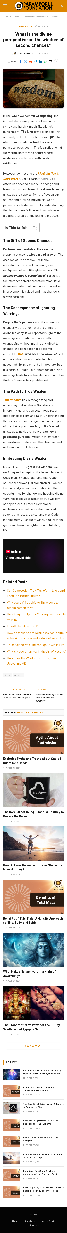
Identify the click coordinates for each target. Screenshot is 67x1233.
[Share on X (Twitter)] (25, 61)
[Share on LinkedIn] (40, 61)
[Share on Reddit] (30, 61)
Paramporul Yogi (27, 53)
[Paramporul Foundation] (33, 6)
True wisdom (12, 400)
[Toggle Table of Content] (32, 227)
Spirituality (25, 26)
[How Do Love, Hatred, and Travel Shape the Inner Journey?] (33, 843)
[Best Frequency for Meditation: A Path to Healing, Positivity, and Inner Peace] (11, 1192)
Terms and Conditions (48, 1221)
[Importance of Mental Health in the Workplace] (11, 1141)
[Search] (62, 5)
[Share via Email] (50, 61)
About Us (16, 1221)
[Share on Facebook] (20, 61)
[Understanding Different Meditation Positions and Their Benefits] (11, 1125)
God (21, 354)
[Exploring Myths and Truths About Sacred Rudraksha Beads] (33, 737)
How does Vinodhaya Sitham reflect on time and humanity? (49, 697)
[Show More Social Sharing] (56, 61)
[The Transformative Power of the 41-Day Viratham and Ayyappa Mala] (33, 1003)
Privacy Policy (29, 1221)
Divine (7, 675)
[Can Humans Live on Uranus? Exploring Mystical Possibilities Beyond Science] (11, 1074)
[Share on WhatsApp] (45, 61)
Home (5, 17)
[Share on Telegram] (35, 61)
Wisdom (18, 675)
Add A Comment (33, 1046)
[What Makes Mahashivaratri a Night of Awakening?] (33, 950)
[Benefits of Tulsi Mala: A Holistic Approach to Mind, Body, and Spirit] (33, 897)
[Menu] (5, 5)
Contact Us (35, 1225)
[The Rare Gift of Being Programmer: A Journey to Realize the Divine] (33, 790)
